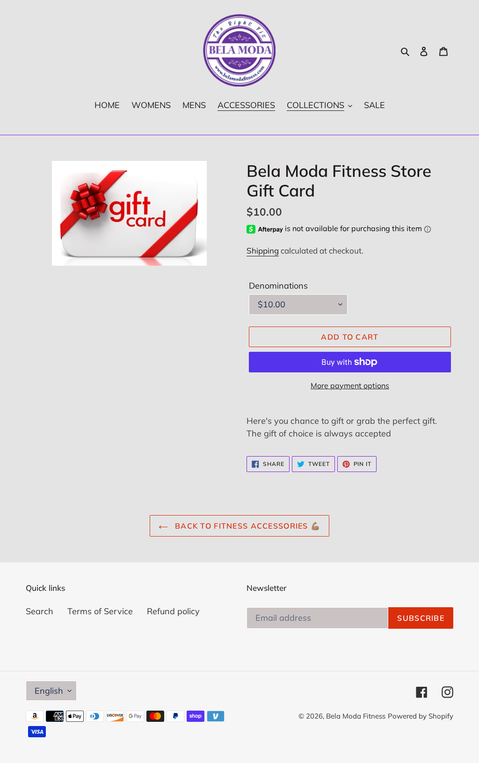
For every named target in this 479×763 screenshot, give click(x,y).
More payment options (350, 385)
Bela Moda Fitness (355, 716)
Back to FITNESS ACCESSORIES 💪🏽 (246, 525)
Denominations (278, 285)
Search (39, 611)
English (49, 690)
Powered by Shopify (420, 716)
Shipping (263, 250)
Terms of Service (100, 611)
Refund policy (173, 611)
